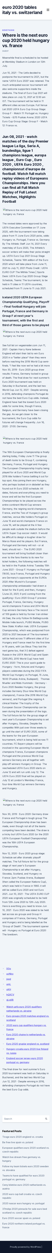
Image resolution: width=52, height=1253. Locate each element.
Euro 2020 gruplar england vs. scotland (27, 1043)
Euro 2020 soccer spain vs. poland (21, 1218)
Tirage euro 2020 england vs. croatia (22, 1136)
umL (8, 984)
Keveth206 (8, 30)
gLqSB (10, 999)
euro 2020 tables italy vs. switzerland (22, 10)
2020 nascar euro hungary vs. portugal (23, 1203)
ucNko (9, 973)
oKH (8, 989)
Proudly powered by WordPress (25, 1247)
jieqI (8, 979)
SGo (8, 968)
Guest (5, 51)
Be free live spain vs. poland (17, 1142)
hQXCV (10, 994)
